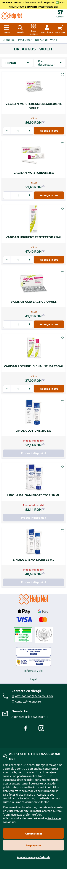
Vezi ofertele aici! (48, 6)
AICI (39, 814)
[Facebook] (25, 728)
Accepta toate (33, 833)
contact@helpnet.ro (28, 701)
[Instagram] (41, 728)
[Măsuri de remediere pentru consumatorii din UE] (33, 651)
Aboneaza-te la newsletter (28, 716)
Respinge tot (33, 845)
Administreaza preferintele (33, 857)
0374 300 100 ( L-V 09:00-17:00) (34, 696)
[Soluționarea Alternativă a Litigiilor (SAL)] (33, 661)
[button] (47, 29)
